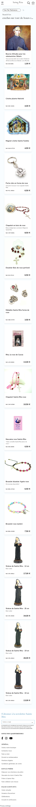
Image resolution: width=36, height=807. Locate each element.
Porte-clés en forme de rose (17, 183)
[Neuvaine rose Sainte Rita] (18, 423)
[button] (11, 10)
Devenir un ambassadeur (9, 757)
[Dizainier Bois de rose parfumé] (18, 251)
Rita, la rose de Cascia (14, 355)
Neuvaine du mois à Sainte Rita (11, 775)
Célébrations (5, 797)
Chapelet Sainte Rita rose (16, 397)
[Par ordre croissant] (23, 10)
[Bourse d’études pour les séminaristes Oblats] (18, 37)
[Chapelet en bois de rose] (18, 209)
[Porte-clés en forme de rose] (18, 167)
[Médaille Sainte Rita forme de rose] (18, 294)
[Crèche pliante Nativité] (18, 82)
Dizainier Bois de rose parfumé (18, 268)
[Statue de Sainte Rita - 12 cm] (18, 550)
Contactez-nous (6, 751)
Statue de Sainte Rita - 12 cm (17, 566)
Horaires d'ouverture (8, 793)
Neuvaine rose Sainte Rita (16, 439)
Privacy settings (5, 806)
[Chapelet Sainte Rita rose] (18, 380)
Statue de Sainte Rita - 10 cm (17, 693)
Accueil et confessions (8, 800)
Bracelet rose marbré (14, 524)
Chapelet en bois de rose (15, 225)
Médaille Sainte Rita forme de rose (17, 311)
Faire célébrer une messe (9, 782)
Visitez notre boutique (8, 748)
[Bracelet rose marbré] (18, 507)
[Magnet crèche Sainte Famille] (18, 124)
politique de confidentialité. (26, 728)
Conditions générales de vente (11, 764)
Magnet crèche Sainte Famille (17, 141)
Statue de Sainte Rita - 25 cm (17, 608)
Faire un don (5, 754)
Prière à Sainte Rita (7, 778)
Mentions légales (7, 760)
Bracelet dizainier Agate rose (17, 482)
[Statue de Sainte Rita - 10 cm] (18, 676)
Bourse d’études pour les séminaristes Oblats (15, 55)
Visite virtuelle (6, 790)
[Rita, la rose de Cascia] (18, 338)
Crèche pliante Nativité (15, 99)
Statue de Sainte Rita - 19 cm (17, 651)
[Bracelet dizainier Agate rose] (18, 465)
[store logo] (18, 2)
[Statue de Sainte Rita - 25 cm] (18, 592)
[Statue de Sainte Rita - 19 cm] (18, 634)
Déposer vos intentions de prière (12, 772)
